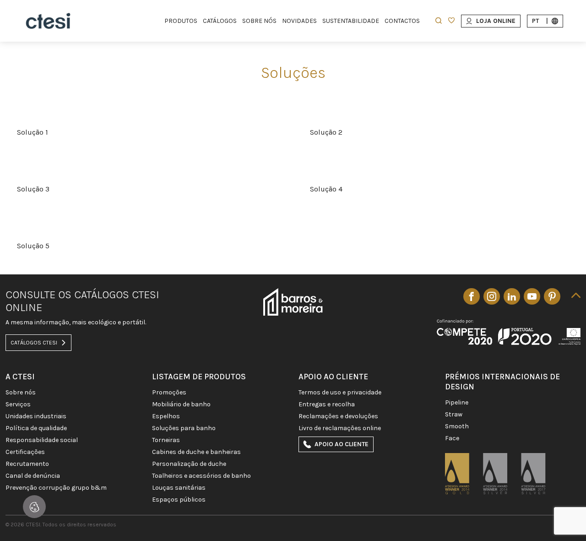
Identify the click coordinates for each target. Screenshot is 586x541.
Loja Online (495, 21)
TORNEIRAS (166, 440)
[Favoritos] (451, 21)
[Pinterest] (552, 296)
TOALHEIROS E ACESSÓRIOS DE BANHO (201, 476)
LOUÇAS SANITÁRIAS (179, 488)
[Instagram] (491, 296)
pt (540, 21)
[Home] (48, 21)
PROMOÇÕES (169, 392)
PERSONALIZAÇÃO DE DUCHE (189, 464)
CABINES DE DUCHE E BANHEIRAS (196, 452)
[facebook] (471, 296)
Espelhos (166, 416)
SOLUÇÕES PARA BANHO (184, 428)
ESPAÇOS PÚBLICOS (179, 499)
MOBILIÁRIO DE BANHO (181, 404)
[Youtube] (532, 296)
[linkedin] (512, 296)
